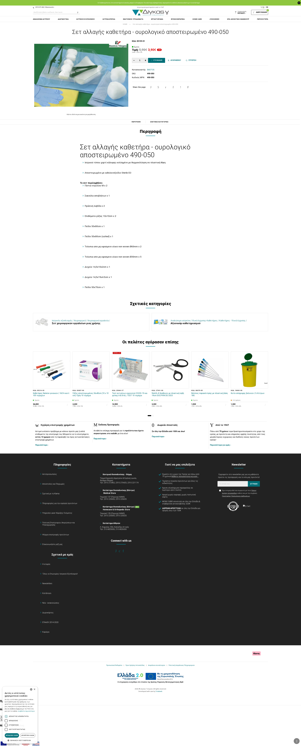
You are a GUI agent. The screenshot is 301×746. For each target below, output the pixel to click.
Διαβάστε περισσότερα (26, 711)
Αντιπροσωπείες (49, 474)
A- (2, 717)
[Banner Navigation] (266, 383)
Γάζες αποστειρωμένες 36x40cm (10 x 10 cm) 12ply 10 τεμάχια (91, 394)
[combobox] (31, 689)
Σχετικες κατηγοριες (159, 122)
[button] (149, 415)
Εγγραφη (253, 484)
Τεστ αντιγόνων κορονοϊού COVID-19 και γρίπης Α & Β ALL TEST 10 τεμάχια (129, 394)
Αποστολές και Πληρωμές (53, 484)
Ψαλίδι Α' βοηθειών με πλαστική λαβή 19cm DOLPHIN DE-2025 (168, 394)
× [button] (34, 689)
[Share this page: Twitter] (158, 87)
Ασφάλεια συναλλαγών (156, 665)
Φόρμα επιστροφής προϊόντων (55, 535)
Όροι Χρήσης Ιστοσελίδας (135, 665)
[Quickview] (67, 374)
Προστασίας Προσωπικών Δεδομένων (236, 496)
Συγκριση (192, 60)
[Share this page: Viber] (180, 87)
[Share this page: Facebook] (150, 87)
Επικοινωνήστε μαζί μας (52, 544)
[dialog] (20, 715)
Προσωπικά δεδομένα (114, 665)
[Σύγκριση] (67, 385)
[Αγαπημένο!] (67, 380)
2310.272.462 (40, 7)
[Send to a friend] (188, 87)
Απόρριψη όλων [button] (27, 735)
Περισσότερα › (41, 445)
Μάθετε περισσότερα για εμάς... (184, 476)
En (267, 7)
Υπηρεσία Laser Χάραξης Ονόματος (57, 513)
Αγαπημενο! (175, 60)
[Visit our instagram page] (121, 551)
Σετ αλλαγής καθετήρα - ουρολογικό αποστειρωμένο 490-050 (155, 24)
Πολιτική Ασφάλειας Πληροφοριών (182, 665)
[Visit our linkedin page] (124, 551)
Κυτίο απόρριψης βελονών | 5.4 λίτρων (247, 393)
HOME (125, 24)
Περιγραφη (136, 122)
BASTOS (150, 70)
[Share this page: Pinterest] (165, 87)
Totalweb (159, 691)
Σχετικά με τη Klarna (50, 493)
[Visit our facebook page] (117, 551)
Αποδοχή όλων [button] (12, 735)
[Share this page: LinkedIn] (173, 87)
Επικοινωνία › (49, 7)
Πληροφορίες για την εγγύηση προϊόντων (59, 503)
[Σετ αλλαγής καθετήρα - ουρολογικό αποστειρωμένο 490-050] (81, 75)
